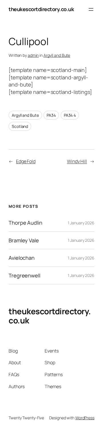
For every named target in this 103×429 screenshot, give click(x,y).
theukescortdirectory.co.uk (41, 9)
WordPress (84, 417)
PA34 (51, 115)
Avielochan (22, 258)
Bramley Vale (24, 240)
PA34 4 (70, 115)
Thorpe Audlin (25, 222)
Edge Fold (25, 161)
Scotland (20, 126)
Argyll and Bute (56, 55)
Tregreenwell (24, 275)
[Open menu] (91, 9)
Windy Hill (77, 161)
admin (33, 55)
